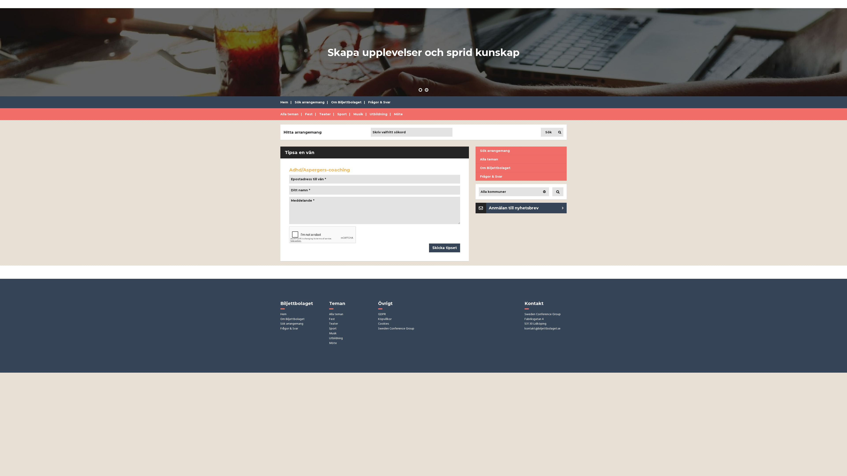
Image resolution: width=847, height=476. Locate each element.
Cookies (383, 324)
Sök (548, 132)
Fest (309, 114)
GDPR (382, 314)
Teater (325, 114)
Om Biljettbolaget (346, 102)
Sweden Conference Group (396, 329)
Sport (342, 114)
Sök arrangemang (309, 102)
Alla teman (289, 114)
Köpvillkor (385, 319)
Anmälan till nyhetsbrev (514, 208)
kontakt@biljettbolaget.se (542, 329)
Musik (358, 114)
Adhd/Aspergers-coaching (319, 170)
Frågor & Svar (379, 102)
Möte (398, 114)
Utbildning (378, 114)
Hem (284, 102)
